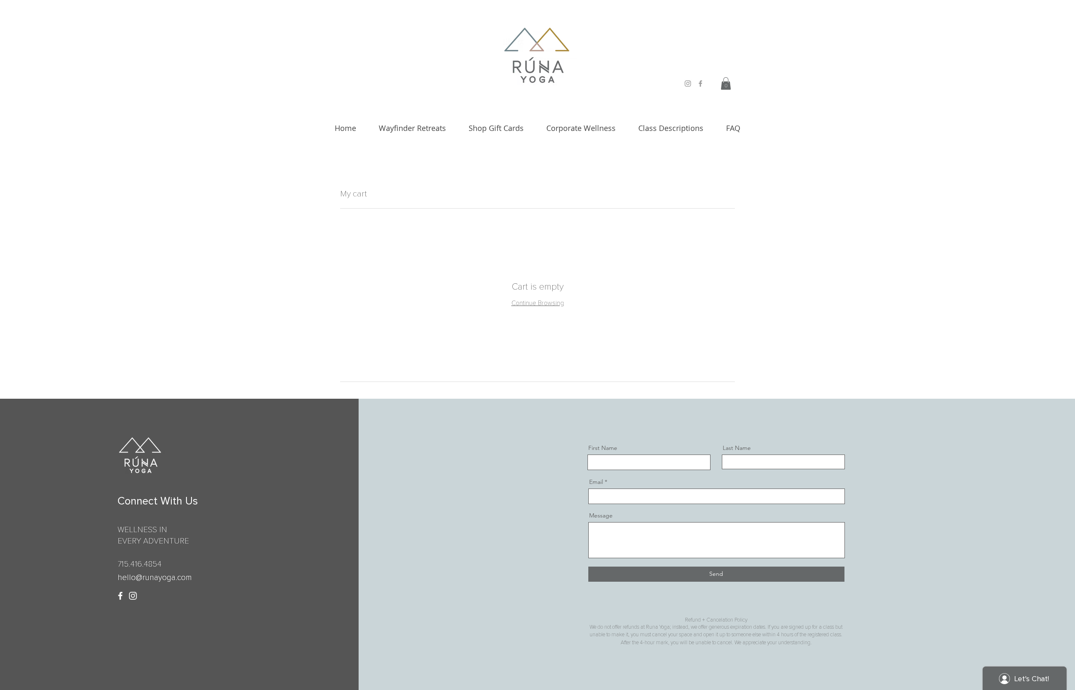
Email (596, 482)
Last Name (737, 448)
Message (601, 515)
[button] (726, 83)
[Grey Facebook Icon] (700, 83)
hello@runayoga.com (155, 578)
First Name (602, 448)
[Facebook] (120, 596)
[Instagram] (133, 596)
